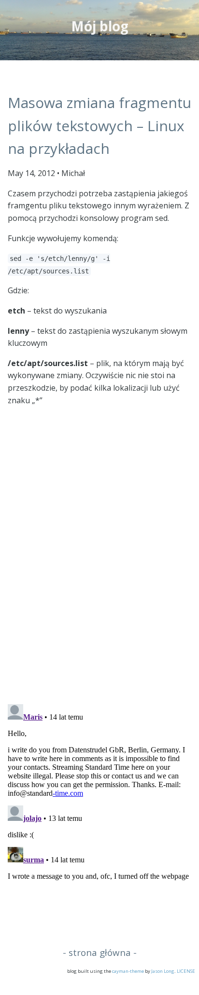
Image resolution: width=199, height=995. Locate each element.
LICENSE (186, 971)
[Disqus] (99, 570)
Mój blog (99, 26)
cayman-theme (128, 971)
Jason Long (162, 971)
